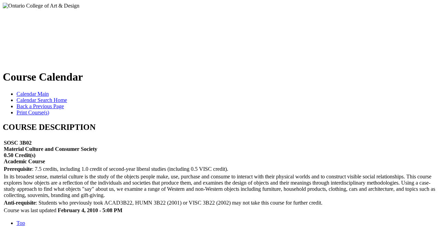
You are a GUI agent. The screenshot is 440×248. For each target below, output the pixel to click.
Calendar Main (32, 94)
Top (20, 223)
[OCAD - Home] (71, 34)
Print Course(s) (32, 112)
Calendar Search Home (41, 100)
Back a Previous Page (40, 106)
